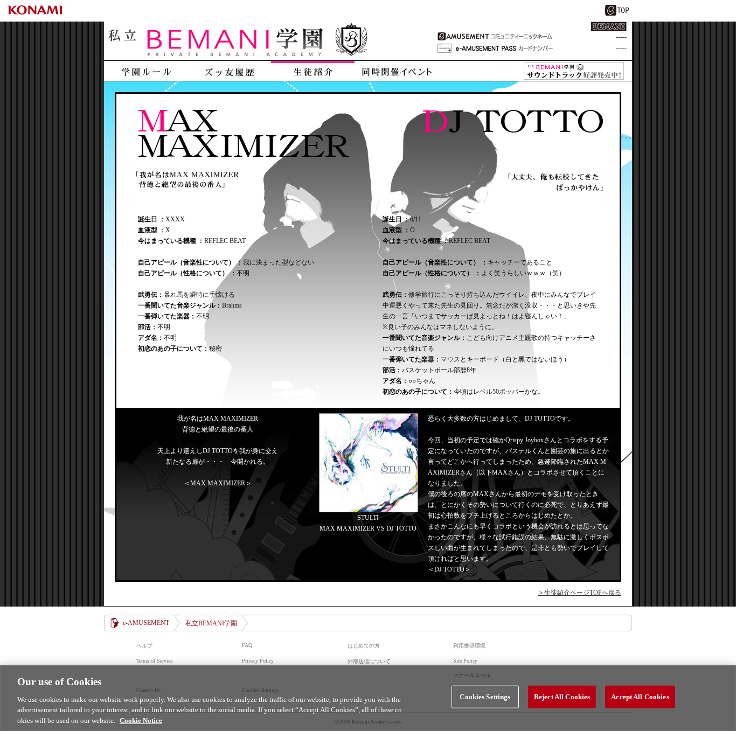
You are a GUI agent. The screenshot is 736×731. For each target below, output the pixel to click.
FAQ (247, 645)
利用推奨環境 (469, 646)
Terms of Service (154, 661)
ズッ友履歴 (229, 71)
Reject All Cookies (562, 697)
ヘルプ (144, 646)
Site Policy (465, 661)
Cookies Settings (485, 697)
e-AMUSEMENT (146, 622)
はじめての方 (364, 646)
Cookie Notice (141, 720)
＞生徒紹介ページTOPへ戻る (579, 592)
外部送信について (369, 661)
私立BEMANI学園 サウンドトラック (574, 71)
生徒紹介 (313, 71)
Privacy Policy (258, 661)
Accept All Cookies (640, 697)
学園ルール (146, 71)
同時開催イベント (396, 71)
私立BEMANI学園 (238, 41)
